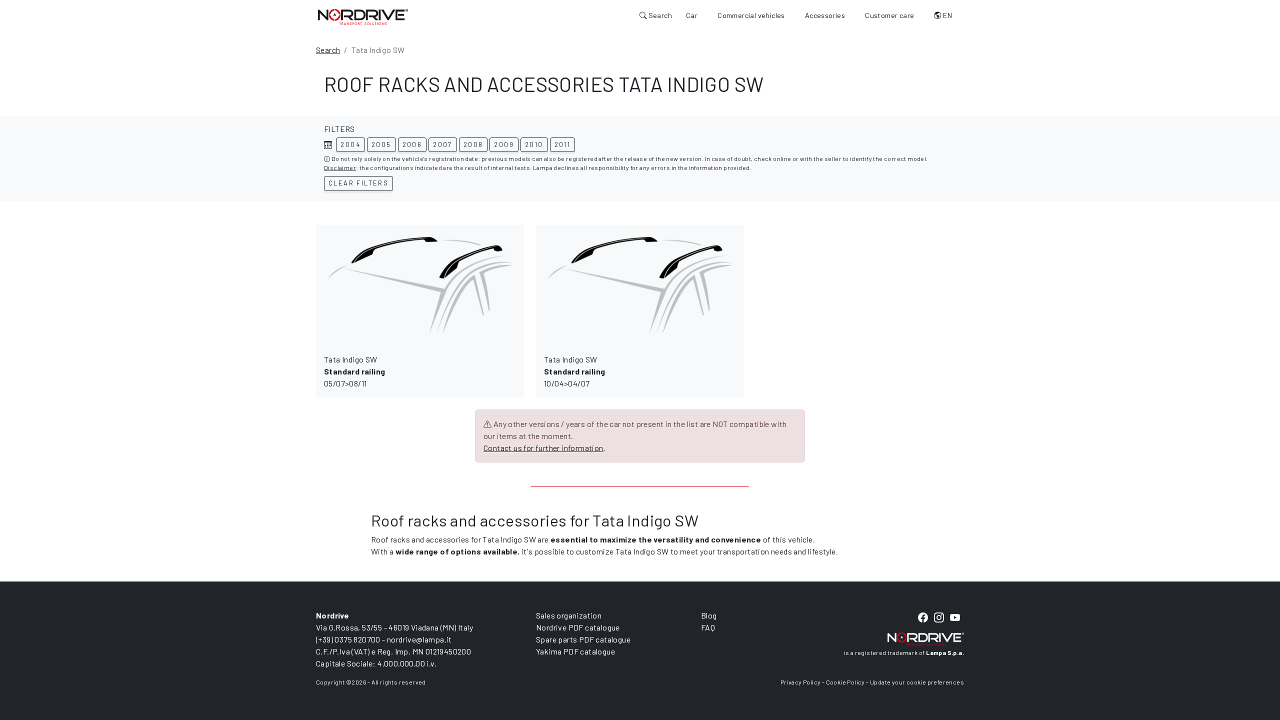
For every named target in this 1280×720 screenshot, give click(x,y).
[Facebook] (923, 617)
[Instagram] (939, 617)
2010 (534, 144)
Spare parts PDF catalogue (583, 639)
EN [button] (947, 15)
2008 (474, 144)
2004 (350, 144)
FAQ (708, 627)
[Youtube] (955, 617)
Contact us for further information (544, 447)
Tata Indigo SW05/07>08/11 (354, 371)
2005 (382, 144)
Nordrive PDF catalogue (578, 627)
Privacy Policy (800, 682)
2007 (442, 144)
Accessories (825, 15)
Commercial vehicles (751, 15)
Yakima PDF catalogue (575, 651)
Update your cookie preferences (917, 682)
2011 (562, 144)
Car (692, 15)
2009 (504, 144)
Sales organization (569, 615)
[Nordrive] (363, 16)
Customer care (889, 15)
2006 (412, 144)
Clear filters (358, 183)
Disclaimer (340, 167)
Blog (709, 615)
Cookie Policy (845, 682)
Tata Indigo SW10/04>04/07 (574, 371)
